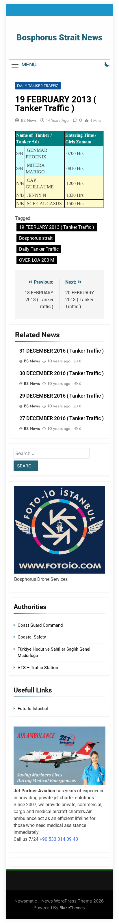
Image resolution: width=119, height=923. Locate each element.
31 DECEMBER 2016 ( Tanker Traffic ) (61, 351)
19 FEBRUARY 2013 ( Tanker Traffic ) (56, 227)
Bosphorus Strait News (59, 37)
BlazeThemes (72, 907)
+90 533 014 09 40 (59, 839)
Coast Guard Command (40, 625)
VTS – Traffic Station (38, 667)
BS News (29, 120)
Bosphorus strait (36, 238)
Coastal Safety (32, 637)
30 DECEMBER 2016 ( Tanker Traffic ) (61, 373)
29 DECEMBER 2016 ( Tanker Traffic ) (61, 396)
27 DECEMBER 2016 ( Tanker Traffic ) (61, 418)
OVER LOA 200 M (36, 260)
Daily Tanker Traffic (38, 86)
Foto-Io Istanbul (33, 708)
